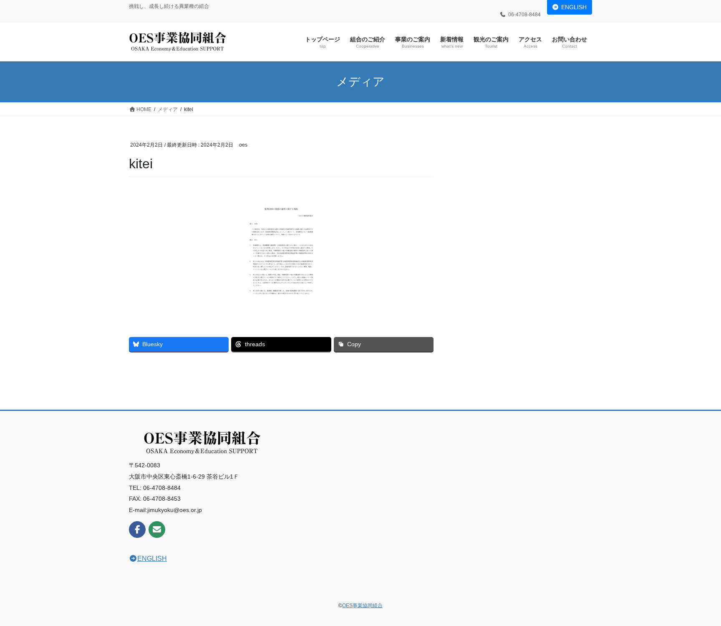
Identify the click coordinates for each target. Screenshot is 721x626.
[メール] (157, 529)
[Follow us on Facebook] (137, 529)
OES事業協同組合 (362, 605)
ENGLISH (574, 7)
